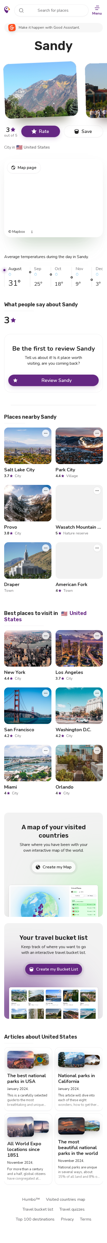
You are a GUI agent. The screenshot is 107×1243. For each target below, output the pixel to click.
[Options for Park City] (97, 433)
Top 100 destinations (35, 1219)
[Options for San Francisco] (45, 693)
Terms (85, 1219)
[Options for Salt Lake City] (45, 433)
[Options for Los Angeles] (97, 635)
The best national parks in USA (26, 1078)
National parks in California (76, 1078)
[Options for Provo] (45, 490)
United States (33, 147)
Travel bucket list (38, 1209)
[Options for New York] (45, 635)
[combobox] (51, 10)
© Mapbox (16, 232)
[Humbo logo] (7, 10)
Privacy (67, 1219)
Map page (27, 167)
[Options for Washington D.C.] (97, 693)
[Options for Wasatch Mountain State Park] (97, 490)
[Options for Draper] (45, 548)
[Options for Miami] (45, 750)
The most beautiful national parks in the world (78, 1147)
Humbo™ (31, 1199)
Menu (97, 13)
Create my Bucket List (57, 969)
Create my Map (57, 867)
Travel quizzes (72, 1209)
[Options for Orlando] (97, 750)
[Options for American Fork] (97, 548)
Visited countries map (65, 1199)
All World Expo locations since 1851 (24, 1149)
